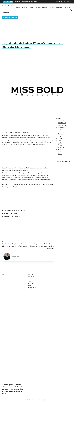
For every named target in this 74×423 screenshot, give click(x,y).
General (60, 134)
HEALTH (52, 7)
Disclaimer (31, 279)
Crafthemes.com (48, 400)
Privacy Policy (32, 288)
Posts (29, 285)
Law (59, 141)
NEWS (18, 7)
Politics (60, 145)
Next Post (51, 242)
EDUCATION (59, 7)
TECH (31, 7)
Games (60, 132)
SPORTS (67, 7)
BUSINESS (24, 7)
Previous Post (5, 242)
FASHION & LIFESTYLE (41, 7)
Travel (60, 154)
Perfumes (31, 283)
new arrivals (42, 140)
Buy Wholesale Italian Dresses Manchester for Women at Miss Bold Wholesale (42, 246)
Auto (59, 118)
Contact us (31, 276)
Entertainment (62, 125)
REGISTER (6, 12)
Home (60, 138)
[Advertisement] (37, 30)
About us (30, 274)
